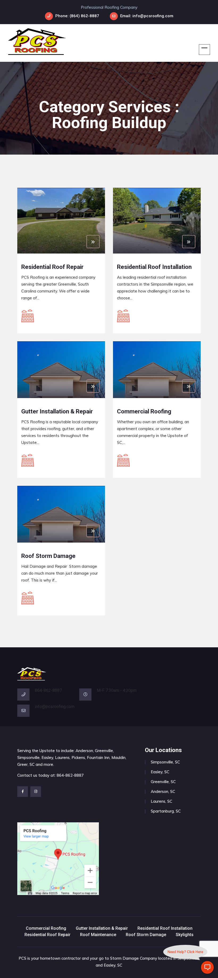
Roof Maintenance (98, 934)
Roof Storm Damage (146, 934)
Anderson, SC (163, 791)
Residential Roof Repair (47, 934)
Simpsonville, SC (165, 762)
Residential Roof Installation (164, 928)
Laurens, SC (161, 801)
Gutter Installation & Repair (102, 928)
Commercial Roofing (46, 928)
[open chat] (207, 967)
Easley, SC (160, 771)
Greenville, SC (163, 781)
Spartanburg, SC (166, 811)
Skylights (185, 934)
